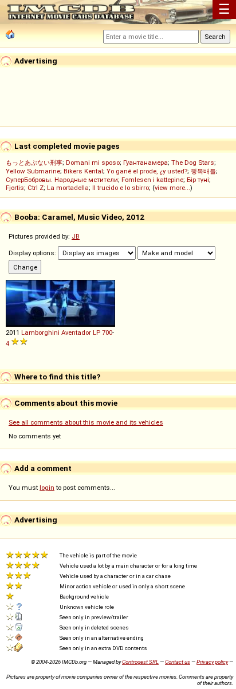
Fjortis (15, 188)
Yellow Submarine (33, 171)
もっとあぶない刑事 (34, 163)
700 (107, 332)
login (47, 488)
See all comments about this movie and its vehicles (86, 422)
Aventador (76, 332)
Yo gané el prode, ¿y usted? (147, 171)
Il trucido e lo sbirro (120, 188)
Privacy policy (212, 662)
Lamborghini (40, 332)
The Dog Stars (192, 163)
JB (76, 236)
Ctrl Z (35, 188)
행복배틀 (203, 171)
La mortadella (68, 188)
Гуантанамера (145, 163)
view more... (172, 188)
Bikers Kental (83, 171)
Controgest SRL (140, 662)
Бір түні (198, 180)
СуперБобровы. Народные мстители (62, 180)
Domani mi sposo (93, 163)
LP (96, 332)
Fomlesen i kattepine (152, 180)
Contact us (177, 662)
